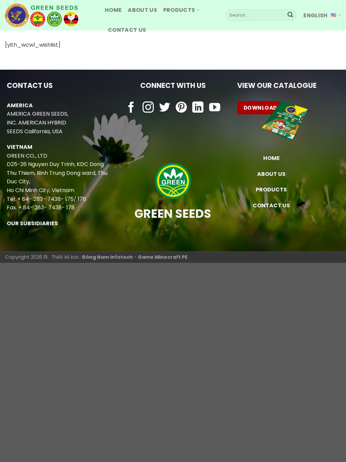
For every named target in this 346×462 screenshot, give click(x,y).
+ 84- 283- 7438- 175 (45, 199)
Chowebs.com (173, 121)
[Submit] (290, 15)
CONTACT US (271, 205)
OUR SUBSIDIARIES (32, 223)
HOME (113, 10)
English (315, 15)
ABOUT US (142, 10)
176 (82, 199)
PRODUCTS (179, 10)
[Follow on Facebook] (131, 108)
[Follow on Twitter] (164, 108)
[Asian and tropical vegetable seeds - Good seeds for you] (50, 15)
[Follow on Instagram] (148, 108)
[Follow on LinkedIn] (197, 108)
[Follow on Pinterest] (181, 108)
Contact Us (127, 30)
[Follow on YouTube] (214, 108)
